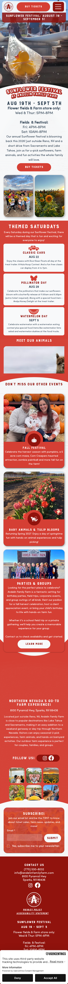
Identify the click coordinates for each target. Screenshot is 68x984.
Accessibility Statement (32, 913)
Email (11, 830)
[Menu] (58, 7)
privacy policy (32, 909)
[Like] (34, 518)
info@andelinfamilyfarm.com (34, 873)
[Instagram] (45, 758)
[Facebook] (51, 758)
